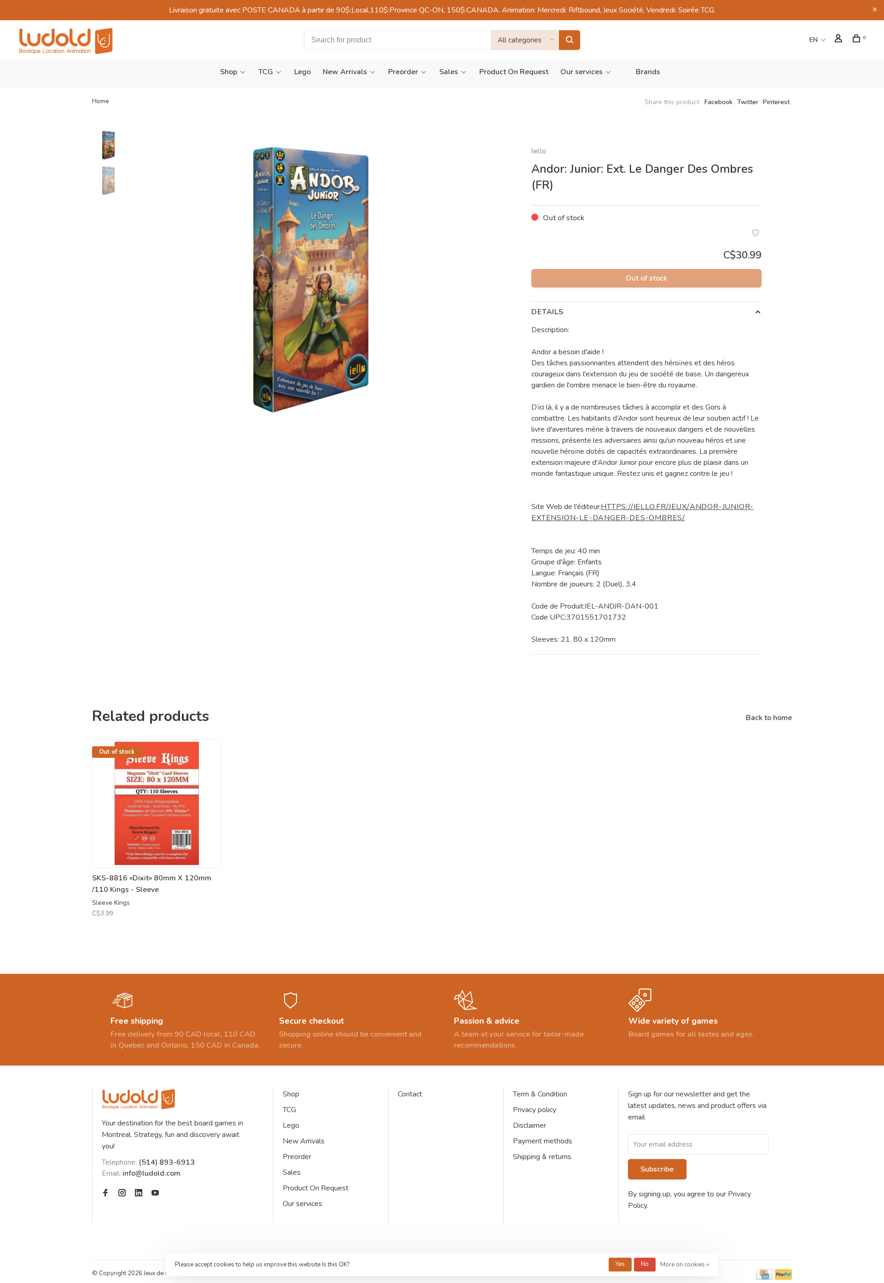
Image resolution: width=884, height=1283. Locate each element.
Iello (538, 151)
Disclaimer (529, 1125)
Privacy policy (534, 1110)
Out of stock (646, 278)
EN (813, 39)
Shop (228, 72)
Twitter (747, 102)
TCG (265, 72)
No (645, 1264)
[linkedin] (138, 1194)
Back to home (769, 718)
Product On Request (513, 72)
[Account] (839, 39)
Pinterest (776, 102)
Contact (410, 1094)
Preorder (403, 72)
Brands (648, 72)
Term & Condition (540, 1094)
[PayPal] (783, 1277)
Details (547, 312)
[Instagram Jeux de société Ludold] (122, 1194)
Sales (448, 72)
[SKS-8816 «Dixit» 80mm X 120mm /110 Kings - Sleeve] (156, 803)
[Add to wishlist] (755, 234)
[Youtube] (155, 1194)
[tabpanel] (311, 278)
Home (100, 101)
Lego (302, 72)
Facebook (718, 102)
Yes (620, 1264)
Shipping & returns (542, 1157)
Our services (581, 72)
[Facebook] (105, 1194)
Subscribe (657, 1169)
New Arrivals (345, 72)
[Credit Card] (764, 1277)
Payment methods (542, 1141)
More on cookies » (684, 1264)
